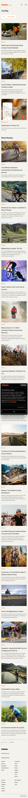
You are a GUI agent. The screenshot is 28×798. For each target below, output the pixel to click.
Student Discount (4, 768)
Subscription (3, 765)
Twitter (2, 786)
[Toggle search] (21, 4)
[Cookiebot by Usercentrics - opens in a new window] (20, 385)
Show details (21, 407)
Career (16, 765)
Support (16, 770)
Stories (16, 768)
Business (16, 772)
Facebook (3, 782)
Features (3, 763)
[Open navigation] (26, 4)
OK (14, 411)
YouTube (3, 788)
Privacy (16, 776)
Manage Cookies (23, 796)
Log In (16, 784)
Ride (4, 16)
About (16, 763)
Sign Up (16, 782)
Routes (2, 770)
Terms (16, 774)
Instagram (3, 784)
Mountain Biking (11, 16)
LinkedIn (3, 790)
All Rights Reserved (5, 757)
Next (13, 742)
